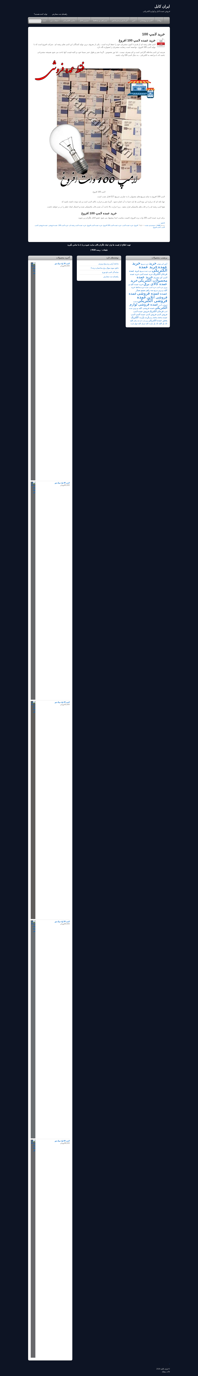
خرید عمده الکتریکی (153, 268)
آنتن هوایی (160, 264)
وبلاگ (159, 20)
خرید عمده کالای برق (148, 282)
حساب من (54, 20)
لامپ (163, 227)
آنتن (133, 20)
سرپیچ (156, 290)
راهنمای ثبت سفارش (59, 14)
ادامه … (161, 223)
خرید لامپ (159, 287)
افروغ (136, 225)
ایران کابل (164, 1369)
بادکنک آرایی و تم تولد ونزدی (108, 264)
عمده (163, 293)
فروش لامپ (162, 314)
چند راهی (136, 321)
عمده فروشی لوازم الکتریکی (148, 306)
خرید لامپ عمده (150, 287)
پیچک (164, 1372)
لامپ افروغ (157, 227)
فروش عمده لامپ (141, 311)
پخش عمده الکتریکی (157, 320)
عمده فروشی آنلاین (148, 295)
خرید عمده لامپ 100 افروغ (137, 40)
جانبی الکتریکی (69, 20)
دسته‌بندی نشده (150, 225)
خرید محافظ (140, 287)
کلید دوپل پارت (135, 324)
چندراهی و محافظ (100, 20)
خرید (152, 263)
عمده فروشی (53, 225)
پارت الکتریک (137, 317)
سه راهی (149, 290)
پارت (147, 317)
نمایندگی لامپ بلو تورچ (110, 272)
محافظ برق (154, 317)
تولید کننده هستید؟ (40, 14)
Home (166, 20)
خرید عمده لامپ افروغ (94, 225)
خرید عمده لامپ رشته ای (77, 225)
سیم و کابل (84, 20)
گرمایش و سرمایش (120, 20)
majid (158, 225)
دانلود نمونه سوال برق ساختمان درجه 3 (105, 268)
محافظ (160, 317)
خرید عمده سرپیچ (145, 271)
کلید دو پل (145, 324)
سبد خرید (42, 20)
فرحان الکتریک (156, 311)
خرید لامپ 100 (63, 225)
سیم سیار (140, 290)
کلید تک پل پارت (155, 323)
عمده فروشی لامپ (41, 225)
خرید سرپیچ (145, 264)
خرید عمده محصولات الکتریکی (152, 278)
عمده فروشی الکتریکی (152, 298)
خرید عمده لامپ (127, 225)
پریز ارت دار (144, 321)
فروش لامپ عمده (148, 314)
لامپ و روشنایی (146, 20)
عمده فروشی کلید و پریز (143, 308)
